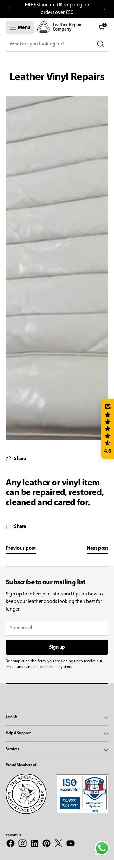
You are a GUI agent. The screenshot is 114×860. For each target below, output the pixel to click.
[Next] (104, 9)
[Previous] (9, 9)
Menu (24, 27)
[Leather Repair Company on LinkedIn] (34, 845)
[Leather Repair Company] (59, 27)
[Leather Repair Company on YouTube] (70, 845)
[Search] (100, 44)
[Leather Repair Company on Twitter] (58, 845)
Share (20, 458)
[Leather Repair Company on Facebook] (10, 845)
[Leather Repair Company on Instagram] (22, 845)
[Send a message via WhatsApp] (102, 848)
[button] (107, 429)
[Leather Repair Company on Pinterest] (46, 845)
